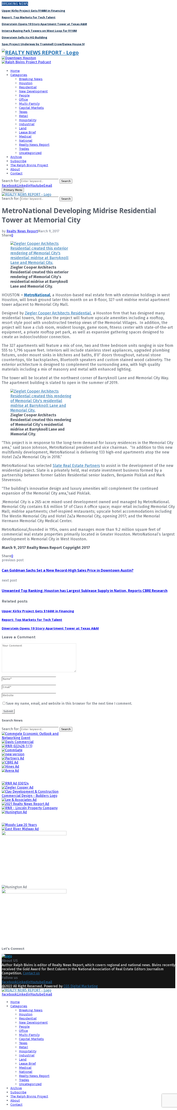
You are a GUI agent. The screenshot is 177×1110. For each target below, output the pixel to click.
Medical (25, 136)
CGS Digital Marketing (80, 986)
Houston (25, 83)
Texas (23, 112)
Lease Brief (27, 132)
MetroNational (37, 295)
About (15, 169)
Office (23, 99)
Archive (16, 157)
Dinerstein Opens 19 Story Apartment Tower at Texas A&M (44, 24)
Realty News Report (34, 145)
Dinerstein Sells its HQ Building (24, 37)
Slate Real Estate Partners (76, 465)
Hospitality (27, 120)
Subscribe (18, 161)
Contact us (31, 973)
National (25, 140)
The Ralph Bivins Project (29, 165)
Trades (24, 149)
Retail (23, 116)
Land (23, 128)
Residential (28, 87)
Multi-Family (29, 103)
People (24, 95)
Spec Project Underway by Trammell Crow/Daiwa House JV (43, 44)
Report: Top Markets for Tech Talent (28, 17)
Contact (16, 173)
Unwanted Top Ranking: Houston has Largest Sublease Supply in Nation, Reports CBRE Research (85, 590)
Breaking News (31, 79)
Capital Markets (31, 108)
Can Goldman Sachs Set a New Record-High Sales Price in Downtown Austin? (67, 570)
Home (15, 71)
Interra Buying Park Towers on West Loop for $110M (39, 31)
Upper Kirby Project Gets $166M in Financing (33, 11)
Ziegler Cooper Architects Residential (58, 313)
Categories (18, 75)
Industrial (27, 124)
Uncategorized (30, 153)
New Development (33, 91)
